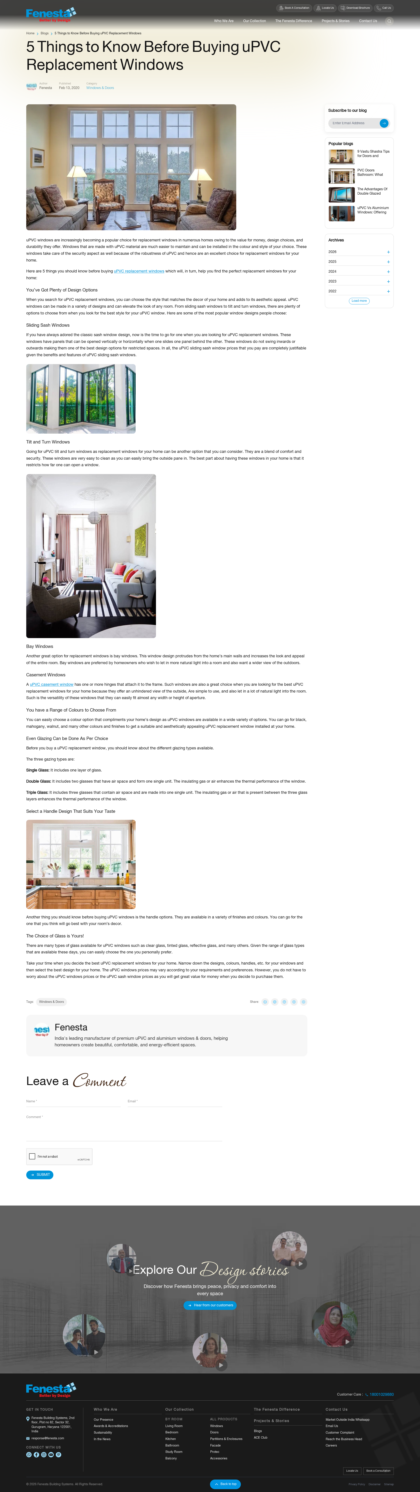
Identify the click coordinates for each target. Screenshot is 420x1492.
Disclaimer (375, 1484)
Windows (216, 1426)
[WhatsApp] (29, 1454)
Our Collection (254, 21)
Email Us (332, 1426)
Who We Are (224, 21)
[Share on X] (274, 1002)
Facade (215, 1445)
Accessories (218, 1458)
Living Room (174, 1426)
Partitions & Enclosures (226, 1439)
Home (30, 33)
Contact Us (368, 21)
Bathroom (172, 1445)
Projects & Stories (336, 21)
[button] (359, 251)
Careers (331, 1445)
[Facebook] (36, 1454)
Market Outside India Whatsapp (347, 1420)
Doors (214, 1432)
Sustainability (103, 1432)
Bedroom (171, 1432)
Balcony (171, 1458)
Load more (359, 301)
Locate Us (352, 1471)
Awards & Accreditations (111, 1426)
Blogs (45, 33)
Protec (214, 1452)
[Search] (389, 21)
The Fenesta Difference (293, 21)
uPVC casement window (52, 685)
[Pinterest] (58, 1454)
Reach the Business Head (344, 1439)
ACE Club (260, 1437)
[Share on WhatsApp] (294, 1002)
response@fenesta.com (48, 1438)
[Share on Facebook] (265, 1002)
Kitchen (170, 1439)
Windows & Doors (100, 88)
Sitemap (389, 1484)
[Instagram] (303, 1002)
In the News (102, 1439)
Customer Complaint (340, 1432)
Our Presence (103, 1420)
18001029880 (382, 1395)
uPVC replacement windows (139, 271)
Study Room (173, 1452)
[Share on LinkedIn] (284, 1002)
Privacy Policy (357, 1484)
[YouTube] (51, 1454)
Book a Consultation (378, 1471)
